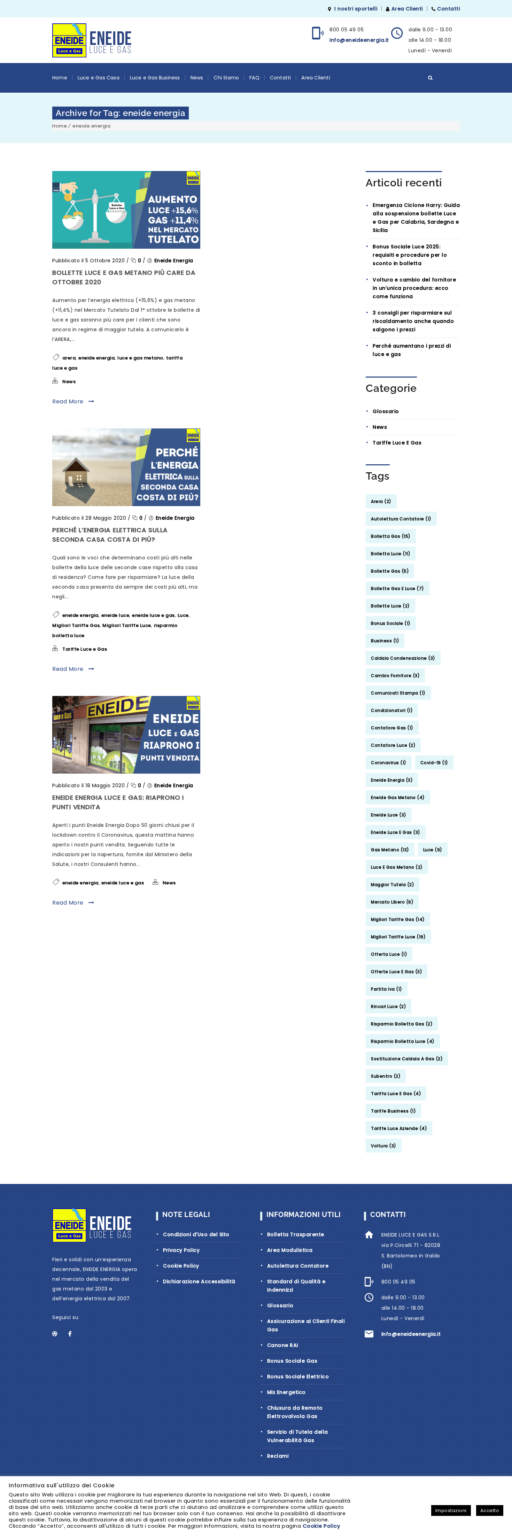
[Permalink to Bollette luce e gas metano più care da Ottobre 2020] (126, 246)
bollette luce (390, 606)
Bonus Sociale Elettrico (298, 1376)
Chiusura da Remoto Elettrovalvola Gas (295, 1412)
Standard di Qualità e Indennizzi (296, 1285)
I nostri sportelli (355, 8)
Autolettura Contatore (298, 1265)
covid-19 (434, 763)
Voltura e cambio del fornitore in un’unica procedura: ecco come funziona (414, 288)
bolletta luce (390, 554)
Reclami (278, 1455)
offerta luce (389, 954)
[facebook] (74, 1333)
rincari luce (388, 1006)
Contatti (448, 8)
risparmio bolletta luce (403, 1041)
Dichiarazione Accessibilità (199, 1281)
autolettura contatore (401, 519)
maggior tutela (392, 885)
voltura (383, 1146)
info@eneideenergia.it (359, 40)
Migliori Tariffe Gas (76, 625)
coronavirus (388, 763)
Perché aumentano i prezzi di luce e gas (412, 350)
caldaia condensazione (403, 658)
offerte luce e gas (396, 972)
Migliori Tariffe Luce (126, 625)
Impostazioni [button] (451, 1510)
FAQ (254, 77)
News (197, 77)
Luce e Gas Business (155, 77)
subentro (386, 1076)
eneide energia (91, 126)
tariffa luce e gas (396, 1094)
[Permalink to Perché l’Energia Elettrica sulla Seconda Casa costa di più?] (126, 504)
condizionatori (392, 710)
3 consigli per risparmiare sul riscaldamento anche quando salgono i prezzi (413, 321)
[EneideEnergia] (91, 40)
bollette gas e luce (397, 588)
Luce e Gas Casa (98, 77)
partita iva (386, 989)
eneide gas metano (398, 797)
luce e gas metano (140, 358)
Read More (68, 401)
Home (59, 77)
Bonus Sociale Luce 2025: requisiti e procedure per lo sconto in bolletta (410, 255)
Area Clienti (407, 8)
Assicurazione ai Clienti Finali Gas (306, 1325)
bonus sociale (391, 623)
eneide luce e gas (153, 615)
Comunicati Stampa (398, 693)
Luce (183, 615)
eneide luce (115, 615)
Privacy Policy (181, 1250)
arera (69, 358)
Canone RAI (282, 1345)
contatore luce (393, 745)
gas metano (390, 850)
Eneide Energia (173, 260)
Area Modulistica (290, 1250)
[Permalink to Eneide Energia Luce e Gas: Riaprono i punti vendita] (126, 771)
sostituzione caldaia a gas (407, 1059)
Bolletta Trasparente (295, 1234)
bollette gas (390, 571)
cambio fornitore (395, 676)
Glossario (386, 411)
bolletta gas (391, 536)
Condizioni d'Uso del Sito (196, 1234)
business (385, 641)
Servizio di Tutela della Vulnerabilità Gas (297, 1436)
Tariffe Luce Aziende (399, 1128)
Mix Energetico (286, 1392)
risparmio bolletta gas (402, 1024)
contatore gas (392, 728)
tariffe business (393, 1111)
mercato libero (392, 902)
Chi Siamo (226, 77)
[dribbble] (58, 1333)
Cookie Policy (181, 1265)
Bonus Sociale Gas (292, 1360)
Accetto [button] (489, 1510)
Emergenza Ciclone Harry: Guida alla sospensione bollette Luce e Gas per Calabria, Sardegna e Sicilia (416, 218)
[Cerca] (430, 77)
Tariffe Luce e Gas (84, 649)
